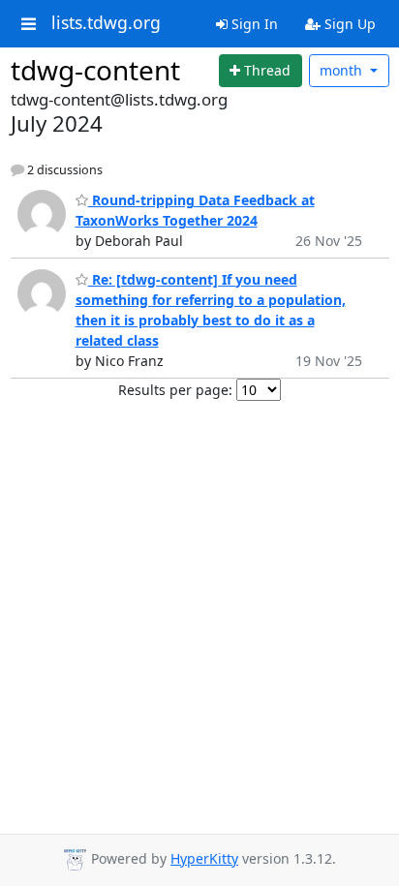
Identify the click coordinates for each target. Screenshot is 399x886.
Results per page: (175, 390)
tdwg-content (95, 69)
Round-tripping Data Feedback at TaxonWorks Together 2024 (195, 210)
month (343, 70)
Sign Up (348, 24)
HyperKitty (204, 858)
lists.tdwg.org (106, 23)
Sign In (253, 24)
